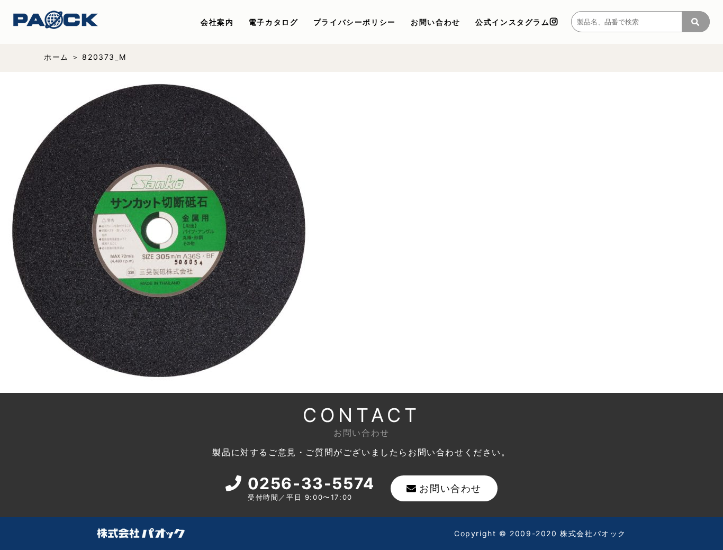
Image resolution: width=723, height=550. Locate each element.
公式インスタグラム (512, 21)
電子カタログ (274, 21)
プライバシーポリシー (354, 21)
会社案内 (217, 21)
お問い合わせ (435, 21)
